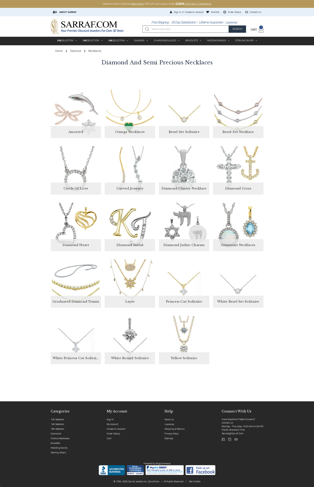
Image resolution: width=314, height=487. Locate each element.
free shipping (159, 22)
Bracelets (191, 40)
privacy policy (171, 433)
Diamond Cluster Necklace (184, 188)
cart (109, 438)
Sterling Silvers (58, 452)
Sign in (177, 12)
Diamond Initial (130, 245)
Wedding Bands (216, 40)
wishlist (215, 12)
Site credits (195, 481)
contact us (255, 12)
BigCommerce (163, 463)
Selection (65, 40)
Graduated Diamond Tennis (76, 302)
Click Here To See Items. (198, 3)
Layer (130, 302)
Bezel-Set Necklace (238, 132)
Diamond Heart (76, 245)
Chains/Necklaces (165, 40)
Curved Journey (129, 188)
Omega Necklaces (130, 132)
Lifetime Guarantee (211, 22)
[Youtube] (236, 439)
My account (112, 424)
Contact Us (227, 422)
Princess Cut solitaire (184, 302)
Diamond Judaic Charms (184, 245)
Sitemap (168, 438)
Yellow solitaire (184, 358)
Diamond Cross (238, 188)
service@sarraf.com (232, 433)
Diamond (139, 40)
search (237, 28)
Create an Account (194, 12)
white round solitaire (130, 358)
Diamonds (56, 433)
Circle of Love (76, 188)
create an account (116, 429)
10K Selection (57, 419)
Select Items (137, 3)
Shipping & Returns (174, 429)
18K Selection (57, 429)
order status (234, 12)
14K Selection (57, 424)
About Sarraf (68, 12)
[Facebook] (224, 439)
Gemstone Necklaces (238, 245)
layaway (169, 424)
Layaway (231, 22)
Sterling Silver (244, 40)
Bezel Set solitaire (184, 132)
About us (169, 419)
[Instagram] (230, 439)
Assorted (76, 132)
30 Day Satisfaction (183, 22)
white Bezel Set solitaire (238, 302)
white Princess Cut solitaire (76, 358)
